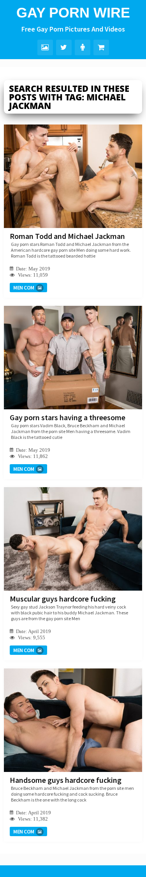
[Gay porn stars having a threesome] (73, 357)
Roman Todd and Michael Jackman (67, 236)
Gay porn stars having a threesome (67, 417)
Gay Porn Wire (73, 13)
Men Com (23, 287)
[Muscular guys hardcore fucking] (73, 539)
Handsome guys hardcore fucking (65, 780)
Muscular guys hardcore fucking (63, 598)
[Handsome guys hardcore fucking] (73, 720)
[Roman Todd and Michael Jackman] (73, 176)
